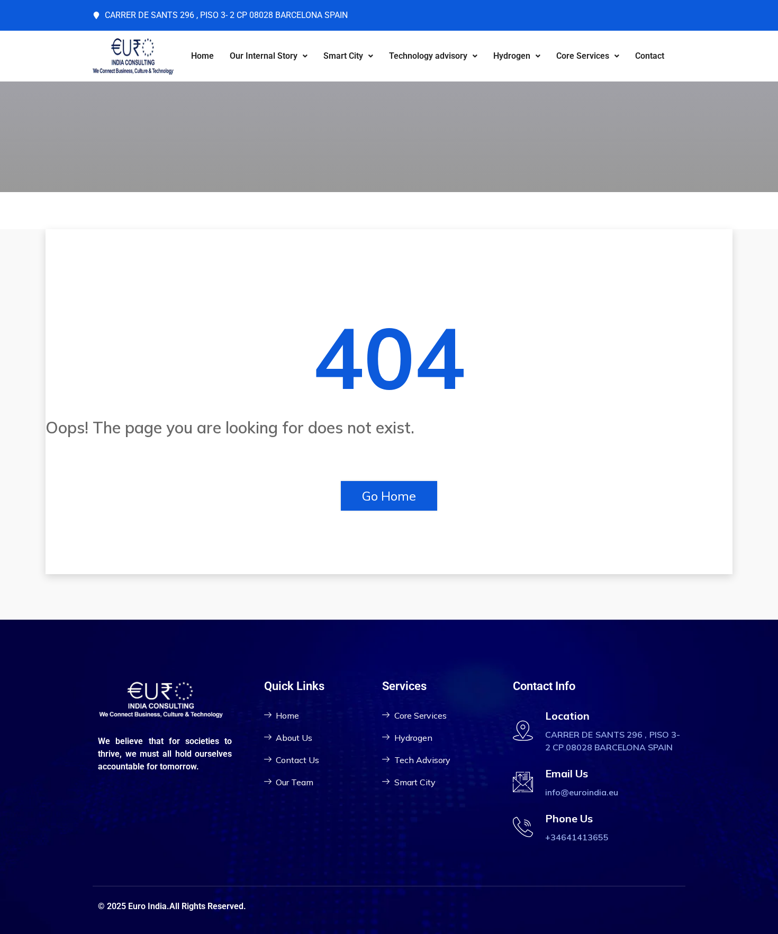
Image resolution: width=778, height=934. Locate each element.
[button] (268, 56)
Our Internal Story (263, 56)
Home (202, 56)
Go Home (389, 496)
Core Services (582, 56)
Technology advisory (428, 56)
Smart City (343, 56)
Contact (649, 56)
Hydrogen (511, 56)
